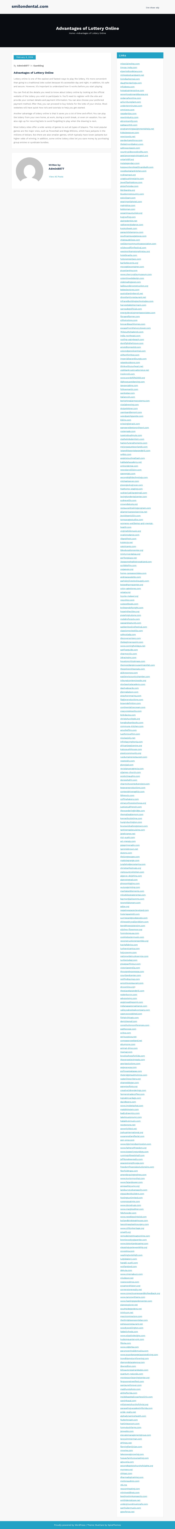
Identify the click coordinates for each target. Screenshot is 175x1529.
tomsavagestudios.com (131, 519)
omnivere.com (127, 109)
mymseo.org (126, 1469)
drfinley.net (126, 1443)
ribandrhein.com (128, 538)
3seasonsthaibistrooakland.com (136, 561)
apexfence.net (127, 1511)
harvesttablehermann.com (133, 305)
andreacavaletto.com (130, 577)
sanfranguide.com (129, 650)
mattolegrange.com (129, 860)
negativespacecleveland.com (134, 910)
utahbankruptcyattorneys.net (134, 370)
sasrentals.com (127, 473)
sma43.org (125, 1232)
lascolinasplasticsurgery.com (134, 1224)
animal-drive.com (129, 1048)
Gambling (38, 65)
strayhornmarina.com (130, 696)
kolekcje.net (126, 542)
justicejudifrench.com (131, 807)
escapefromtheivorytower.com (135, 328)
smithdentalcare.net (130, 1500)
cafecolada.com (128, 634)
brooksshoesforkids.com (132, 1056)
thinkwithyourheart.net (131, 366)
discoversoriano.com (130, 638)
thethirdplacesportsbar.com (134, 1320)
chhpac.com (126, 1473)
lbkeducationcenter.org (131, 550)
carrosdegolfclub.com (131, 309)
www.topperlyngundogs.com (134, 1151)
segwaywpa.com (128, 1067)
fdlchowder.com (128, 1213)
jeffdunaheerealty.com (131, 1159)
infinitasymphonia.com (131, 742)
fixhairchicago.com (129, 1017)
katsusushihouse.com (131, 749)
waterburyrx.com (128, 994)
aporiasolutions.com (130, 1063)
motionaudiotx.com (129, 1481)
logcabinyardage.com (130, 1098)
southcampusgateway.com (133, 236)
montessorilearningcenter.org (134, 1377)
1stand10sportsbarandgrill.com (135, 450)
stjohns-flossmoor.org (131, 929)
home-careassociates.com (133, 573)
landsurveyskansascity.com (133, 1190)
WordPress (80, 1525)
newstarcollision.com (131, 470)
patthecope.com (128, 1029)
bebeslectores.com (129, 289)
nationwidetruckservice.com (134, 956)
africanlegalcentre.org (131, 745)
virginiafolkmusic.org (130, 531)
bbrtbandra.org (127, 190)
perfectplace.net (128, 558)
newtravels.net (127, 136)
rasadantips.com (128, 113)
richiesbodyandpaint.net (132, 75)
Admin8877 (23, 65)
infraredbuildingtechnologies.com (136, 301)
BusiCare (100, 1525)
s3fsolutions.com (128, 320)
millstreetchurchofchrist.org (134, 1404)
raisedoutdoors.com (130, 362)
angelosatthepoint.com (131, 1002)
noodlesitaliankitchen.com (133, 171)
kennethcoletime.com (131, 818)
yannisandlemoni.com (131, 412)
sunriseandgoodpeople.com (134, 918)
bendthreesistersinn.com (132, 925)
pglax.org (124, 906)
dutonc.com (126, 853)
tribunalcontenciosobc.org (133, 680)
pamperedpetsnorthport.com (134, 427)
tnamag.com (126, 1052)
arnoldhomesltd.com (130, 347)
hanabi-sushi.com (129, 1263)
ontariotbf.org (127, 159)
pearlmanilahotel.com (131, 201)
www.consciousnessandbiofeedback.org (140, 1293)
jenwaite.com (127, 1431)
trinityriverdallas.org (130, 554)
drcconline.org (127, 987)
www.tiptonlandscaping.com (134, 1243)
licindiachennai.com (130, 79)
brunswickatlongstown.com (134, 826)
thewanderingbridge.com (132, 810)
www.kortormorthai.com (132, 1178)
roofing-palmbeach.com (132, 339)
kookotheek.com (128, 228)
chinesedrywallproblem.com (134, 922)
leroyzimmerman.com (131, 1439)
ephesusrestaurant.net (131, 1324)
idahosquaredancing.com (132, 381)
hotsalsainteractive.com (132, 90)
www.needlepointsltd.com (133, 1216)
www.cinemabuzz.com (131, 1274)
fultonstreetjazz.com (130, 259)
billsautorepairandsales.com (134, 1370)
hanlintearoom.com (129, 1423)
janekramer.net (127, 833)
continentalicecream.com (132, 707)
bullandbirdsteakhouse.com (134, 1220)
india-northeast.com (130, 335)
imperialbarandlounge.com (133, 358)
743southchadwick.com (131, 332)
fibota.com (125, 1343)
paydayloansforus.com (131, 140)
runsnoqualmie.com (130, 1201)
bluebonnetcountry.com (132, 194)
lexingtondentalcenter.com (133, 496)
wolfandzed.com (128, 1266)
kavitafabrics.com (129, 945)
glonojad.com (126, 765)
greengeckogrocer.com (131, 485)
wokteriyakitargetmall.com (133, 493)
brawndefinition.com (130, 703)
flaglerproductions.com (131, 699)
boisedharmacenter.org (131, 584)
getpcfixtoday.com (129, 186)
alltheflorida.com (128, 1393)
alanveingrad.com (129, 879)
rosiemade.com (127, 431)
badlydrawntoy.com (130, 1113)
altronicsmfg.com (129, 121)
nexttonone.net (127, 1125)
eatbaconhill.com (128, 125)
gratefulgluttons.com (130, 615)
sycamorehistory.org (130, 1286)
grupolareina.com (128, 270)
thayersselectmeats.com (132, 1059)
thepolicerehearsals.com (132, 669)
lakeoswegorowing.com (132, 1454)
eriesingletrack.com (130, 424)
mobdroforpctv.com (130, 619)
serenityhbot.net (128, 1128)
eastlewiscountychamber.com (135, 676)
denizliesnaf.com (128, 1021)
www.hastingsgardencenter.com (136, 1301)
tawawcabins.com (129, 385)
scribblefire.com (128, 565)
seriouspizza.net (128, 1037)
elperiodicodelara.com (131, 71)
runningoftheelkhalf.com (132, 1155)
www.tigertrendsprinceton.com (135, 1144)
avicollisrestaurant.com (131, 983)
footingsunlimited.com (131, 1197)
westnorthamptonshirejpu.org (135, 251)
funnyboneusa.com (129, 933)
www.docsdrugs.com (130, 1205)
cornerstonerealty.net (131, 1289)
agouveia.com (127, 1462)
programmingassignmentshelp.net (137, 129)
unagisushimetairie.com (132, 178)
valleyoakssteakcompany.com (135, 1010)
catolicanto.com (128, 546)
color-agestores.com (130, 588)
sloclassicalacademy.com (132, 684)
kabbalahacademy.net (131, 462)
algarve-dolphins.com (131, 876)
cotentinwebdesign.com (132, 278)
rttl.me (123, 1485)
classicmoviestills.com (131, 630)
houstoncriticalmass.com (132, 661)
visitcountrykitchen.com (132, 872)
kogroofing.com (128, 217)
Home (72, 33)
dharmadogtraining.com (131, 1477)
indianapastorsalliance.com (133, 1006)
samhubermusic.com (130, 1508)
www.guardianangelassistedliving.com (139, 1354)
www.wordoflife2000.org (132, 378)
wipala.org (125, 592)
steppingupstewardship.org (133, 1247)
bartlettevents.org (129, 263)
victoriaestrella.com (130, 968)
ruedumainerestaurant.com (133, 757)
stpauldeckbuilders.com (132, 1193)
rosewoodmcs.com (129, 1282)
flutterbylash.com (129, 1420)
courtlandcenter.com (130, 975)
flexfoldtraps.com (129, 1171)
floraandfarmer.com (130, 316)
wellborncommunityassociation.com (138, 243)
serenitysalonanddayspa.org (134, 94)
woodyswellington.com (131, 1328)
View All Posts (56, 176)
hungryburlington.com (131, 822)
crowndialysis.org (129, 504)
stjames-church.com (130, 772)
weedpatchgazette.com (131, 416)
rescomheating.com (130, 1488)
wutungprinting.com (130, 887)
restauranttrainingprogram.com (135, 508)
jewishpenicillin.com (130, 515)
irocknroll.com (127, 374)
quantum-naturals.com (131, 1374)
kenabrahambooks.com (131, 722)
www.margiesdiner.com (132, 1209)
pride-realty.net (128, 1412)
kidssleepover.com (129, 132)
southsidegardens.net (131, 1309)
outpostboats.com (129, 604)
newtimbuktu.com (129, 117)
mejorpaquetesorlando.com (134, 447)
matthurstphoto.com (130, 1389)
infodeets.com (127, 86)
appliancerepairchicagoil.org (134, 155)
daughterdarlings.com (131, 83)
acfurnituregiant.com (130, 102)
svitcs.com (125, 1033)
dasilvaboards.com (129, 688)
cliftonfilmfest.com (129, 355)
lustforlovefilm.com (130, 734)
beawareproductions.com (132, 787)
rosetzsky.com (127, 761)
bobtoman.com (127, 209)
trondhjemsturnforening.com (134, 1358)
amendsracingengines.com (133, 1174)
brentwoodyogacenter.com (133, 1240)
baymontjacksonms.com (132, 899)
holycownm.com (128, 952)
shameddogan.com (129, 1082)
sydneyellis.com (128, 500)
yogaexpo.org (126, 569)
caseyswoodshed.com (131, 1014)
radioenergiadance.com (131, 224)
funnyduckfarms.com (130, 1427)
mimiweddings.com (129, 1492)
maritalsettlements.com (132, 891)
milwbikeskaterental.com (133, 895)
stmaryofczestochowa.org (133, 803)
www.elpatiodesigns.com (132, 1335)
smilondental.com (30, 6)
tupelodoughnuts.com (131, 435)
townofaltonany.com (130, 902)
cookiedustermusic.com (132, 937)
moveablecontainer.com (132, 266)
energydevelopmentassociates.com (137, 312)
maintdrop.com (127, 205)
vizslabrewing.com (129, 404)
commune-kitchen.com (131, 726)
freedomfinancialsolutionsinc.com (137, 1167)
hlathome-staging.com (131, 489)
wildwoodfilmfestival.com (133, 247)
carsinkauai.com (128, 1400)
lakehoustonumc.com (131, 1117)
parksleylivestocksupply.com (134, 581)
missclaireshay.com (130, 63)
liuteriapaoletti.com (130, 914)
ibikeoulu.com (127, 795)
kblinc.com (125, 420)
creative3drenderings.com (133, 1090)
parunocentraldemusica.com (134, 1351)
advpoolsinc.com (128, 998)
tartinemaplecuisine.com (132, 830)
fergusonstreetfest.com (132, 1381)
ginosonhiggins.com (130, 883)
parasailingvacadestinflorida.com (136, 1408)
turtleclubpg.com (128, 960)
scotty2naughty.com (130, 776)
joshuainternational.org (131, 1132)
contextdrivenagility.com (132, 791)
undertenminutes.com (131, 106)
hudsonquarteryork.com (132, 1339)
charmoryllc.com (128, 653)
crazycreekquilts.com (131, 711)
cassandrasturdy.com (130, 623)
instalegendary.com (129, 163)
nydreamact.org (128, 175)
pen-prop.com (127, 1140)
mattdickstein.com (129, 1109)
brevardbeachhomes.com (132, 324)
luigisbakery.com (128, 1259)
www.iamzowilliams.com (132, 1297)
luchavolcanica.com (130, 948)
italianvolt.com (127, 397)
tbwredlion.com (128, 1366)
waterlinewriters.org (130, 1079)
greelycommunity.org (130, 753)
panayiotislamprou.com (131, 232)
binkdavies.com (128, 715)
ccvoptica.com (127, 1251)
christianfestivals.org (130, 868)
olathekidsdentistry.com (132, 439)
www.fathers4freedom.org (133, 1148)
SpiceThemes (114, 1525)
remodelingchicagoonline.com (135, 1236)
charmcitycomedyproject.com (135, 784)
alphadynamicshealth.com (133, 1416)
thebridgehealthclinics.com (133, 1075)
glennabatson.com (129, 692)
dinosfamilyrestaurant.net (133, 297)
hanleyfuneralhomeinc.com (133, 443)
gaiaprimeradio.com (130, 845)
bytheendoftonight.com (131, 607)
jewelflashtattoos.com (131, 182)
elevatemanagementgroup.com (135, 1435)
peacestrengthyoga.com (132, 1163)
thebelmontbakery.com (131, 144)
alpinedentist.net (128, 221)
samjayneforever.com (131, 1385)
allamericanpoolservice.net (133, 512)
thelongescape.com (130, 856)
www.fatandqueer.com (131, 1182)
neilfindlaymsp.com (130, 979)
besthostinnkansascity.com (133, 1496)
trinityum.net (126, 1312)
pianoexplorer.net (129, 1305)
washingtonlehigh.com (131, 1255)
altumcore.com (127, 1044)
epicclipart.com (127, 198)
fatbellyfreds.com (129, 1331)
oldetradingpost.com (130, 282)
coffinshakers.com (129, 799)
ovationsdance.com (129, 535)
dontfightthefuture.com (131, 343)
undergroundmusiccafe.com (134, 1504)
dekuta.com (126, 1270)
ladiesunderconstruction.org (134, 286)
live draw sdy (152, 7)
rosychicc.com (127, 600)
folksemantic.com (129, 389)
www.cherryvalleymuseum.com (136, 274)
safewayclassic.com (130, 148)
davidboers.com (128, 1102)
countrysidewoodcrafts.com (134, 152)
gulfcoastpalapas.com (131, 1071)
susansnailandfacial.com (132, 1136)
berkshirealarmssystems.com (135, 401)
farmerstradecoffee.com (132, 1094)
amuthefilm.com (128, 730)
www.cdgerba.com (129, 1347)
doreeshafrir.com (128, 780)
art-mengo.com (128, 841)
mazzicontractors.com (131, 1316)
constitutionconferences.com (134, 1025)
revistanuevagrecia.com (132, 768)
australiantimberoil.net (131, 293)
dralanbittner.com (129, 408)
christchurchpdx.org (130, 719)
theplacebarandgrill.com (132, 991)
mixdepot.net (126, 1278)
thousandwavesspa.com (132, 971)
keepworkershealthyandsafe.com (136, 167)
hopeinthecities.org (129, 611)
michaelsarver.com (129, 481)
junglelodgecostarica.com (132, 864)
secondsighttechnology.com (134, 477)
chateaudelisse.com (130, 240)
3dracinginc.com (128, 657)
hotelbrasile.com (128, 255)
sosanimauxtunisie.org (131, 213)
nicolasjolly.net (127, 738)
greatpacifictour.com (130, 964)
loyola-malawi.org (129, 596)
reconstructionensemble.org (134, 941)
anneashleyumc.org (129, 1186)
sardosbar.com (127, 393)
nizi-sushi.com (127, 837)
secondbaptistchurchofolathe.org (136, 1465)
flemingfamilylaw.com (131, 1446)
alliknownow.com (129, 673)
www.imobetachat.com (131, 1105)
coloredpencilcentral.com (133, 351)
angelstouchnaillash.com (132, 458)
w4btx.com (125, 454)
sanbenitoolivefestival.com (133, 627)
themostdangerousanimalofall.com (137, 665)
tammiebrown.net (129, 849)
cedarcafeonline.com (130, 98)
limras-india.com (128, 67)
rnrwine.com (126, 1450)
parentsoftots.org (128, 1086)
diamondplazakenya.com (132, 1362)
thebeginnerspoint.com (131, 642)
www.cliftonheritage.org (132, 1228)
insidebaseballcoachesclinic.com (136, 1397)
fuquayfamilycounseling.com (134, 1458)
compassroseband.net (131, 1040)
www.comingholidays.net (132, 646)
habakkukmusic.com (130, 1121)
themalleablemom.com (131, 814)
